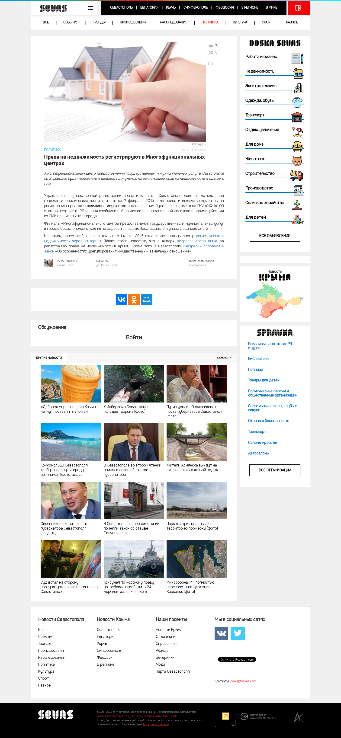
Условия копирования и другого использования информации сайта (137, 716)
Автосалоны (258, 453)
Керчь (171, 8)
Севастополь (121, 8)
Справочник (166, 644)
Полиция (255, 370)
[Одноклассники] (134, 299)
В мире (271, 8)
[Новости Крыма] (274, 299)
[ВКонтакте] (121, 299)
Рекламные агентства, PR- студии (271, 346)
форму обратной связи (156, 724)
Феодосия (225, 8)
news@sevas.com (243, 681)
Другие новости (49, 357)
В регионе (249, 8)
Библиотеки (258, 359)
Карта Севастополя (173, 672)
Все (46, 22)
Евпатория (149, 8)
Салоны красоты (262, 443)
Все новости (224, 358)
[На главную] (51, 8)
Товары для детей (264, 380)
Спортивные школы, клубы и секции (272, 408)
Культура (240, 22)
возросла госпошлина (197, 241)
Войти (134, 338)
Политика (210, 22)
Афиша (162, 651)
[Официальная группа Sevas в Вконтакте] (221, 633)
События (70, 22)
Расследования (173, 22)
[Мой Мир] (146, 299)
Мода (160, 665)
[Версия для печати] (215, 63)
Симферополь (195, 8)
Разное (292, 22)
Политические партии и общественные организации (272, 393)
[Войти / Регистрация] (299, 8)
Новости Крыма (169, 630)
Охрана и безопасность (268, 421)
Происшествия (133, 22)
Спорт (267, 22)
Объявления (166, 637)
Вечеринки (165, 658)
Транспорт (257, 432)
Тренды (99, 22)
